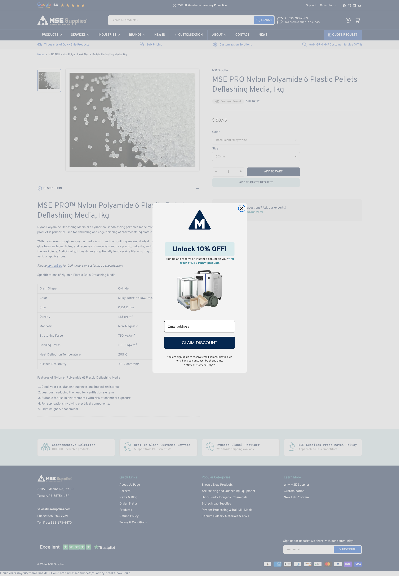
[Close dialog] (241, 208)
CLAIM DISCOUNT (199, 342)
